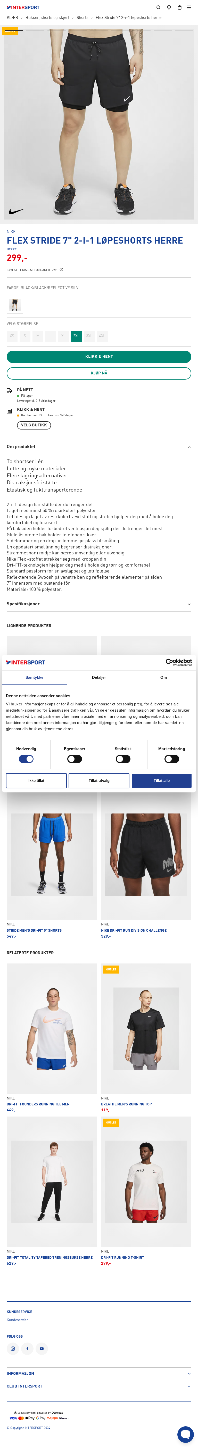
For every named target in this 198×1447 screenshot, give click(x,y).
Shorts (82, 18)
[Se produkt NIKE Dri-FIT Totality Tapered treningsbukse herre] (52, 1191)
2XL (76, 336)
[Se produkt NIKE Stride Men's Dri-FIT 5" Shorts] (52, 864)
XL (63, 336)
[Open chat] (185, 1434)
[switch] (74, 759)
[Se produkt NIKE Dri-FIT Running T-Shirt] (146, 1191)
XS (12, 336)
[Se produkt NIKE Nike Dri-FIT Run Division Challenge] (146, 864)
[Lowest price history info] (61, 269)
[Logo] (26, 7)
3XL (89, 336)
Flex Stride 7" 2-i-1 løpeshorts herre (128, 18)
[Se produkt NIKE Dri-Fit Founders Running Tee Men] (52, 1037)
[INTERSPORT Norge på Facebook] (27, 1349)
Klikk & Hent (99, 357)
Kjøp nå (99, 373)
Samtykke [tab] (34, 677)
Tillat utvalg (99, 780)
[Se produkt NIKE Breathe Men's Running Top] (146, 1037)
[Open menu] (189, 7)
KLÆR (12, 18)
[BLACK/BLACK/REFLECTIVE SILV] (15, 305)
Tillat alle (162, 780)
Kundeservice (17, 1320)
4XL (102, 336)
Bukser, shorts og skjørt (47, 18)
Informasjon (20, 1374)
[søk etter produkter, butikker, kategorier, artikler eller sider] (158, 7)
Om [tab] (163, 677)
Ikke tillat (36, 780)
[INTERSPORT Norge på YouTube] (42, 1349)
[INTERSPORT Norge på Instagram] (13, 1349)
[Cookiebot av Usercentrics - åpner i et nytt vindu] (169, 662)
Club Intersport (24, 1386)
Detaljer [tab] (99, 677)
